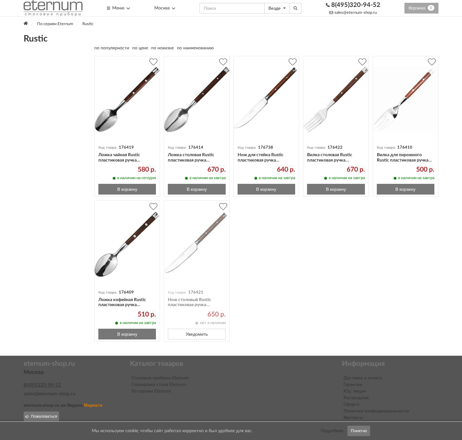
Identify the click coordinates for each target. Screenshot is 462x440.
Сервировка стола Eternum (158, 384)
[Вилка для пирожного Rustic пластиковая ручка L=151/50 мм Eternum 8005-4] (405, 99)
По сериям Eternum (151, 391)
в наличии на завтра (208, 178)
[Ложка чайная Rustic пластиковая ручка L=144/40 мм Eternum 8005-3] (127, 99)
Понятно (359, 431)
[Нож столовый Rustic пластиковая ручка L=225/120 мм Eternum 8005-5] (196, 244)
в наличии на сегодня (136, 178)
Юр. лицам (355, 391)
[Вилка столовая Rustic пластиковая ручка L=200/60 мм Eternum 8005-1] (335, 99)
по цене (140, 48)
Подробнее (332, 431)
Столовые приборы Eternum (160, 378)
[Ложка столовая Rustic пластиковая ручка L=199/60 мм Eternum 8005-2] (196, 99)
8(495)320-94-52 (355, 5)
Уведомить (197, 334)
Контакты (353, 417)
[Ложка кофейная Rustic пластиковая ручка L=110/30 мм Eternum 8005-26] (127, 244)
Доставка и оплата (363, 378)
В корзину (127, 189)
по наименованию (195, 48)
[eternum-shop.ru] (53, 8)
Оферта (351, 404)
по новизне (162, 48)
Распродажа (356, 398)
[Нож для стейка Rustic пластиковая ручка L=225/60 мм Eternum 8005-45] (266, 99)
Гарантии (353, 384)
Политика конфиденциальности (376, 411)
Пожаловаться (44, 416)
